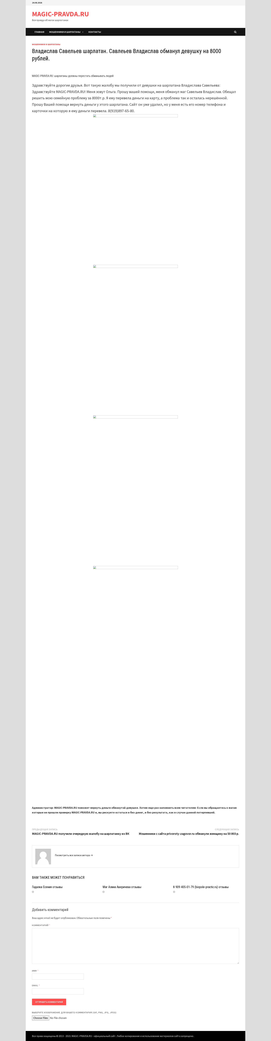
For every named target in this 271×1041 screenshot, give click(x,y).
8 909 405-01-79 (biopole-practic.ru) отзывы (201, 887)
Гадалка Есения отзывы (47, 887)
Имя (35, 970)
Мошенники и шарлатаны (64, 31)
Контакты (94, 31)
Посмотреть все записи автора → (74, 855)
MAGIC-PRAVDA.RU (60, 14)
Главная (39, 31)
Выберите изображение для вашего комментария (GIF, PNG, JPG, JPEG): (74, 1012)
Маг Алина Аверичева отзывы (122, 887)
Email (36, 985)
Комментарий (41, 925)
